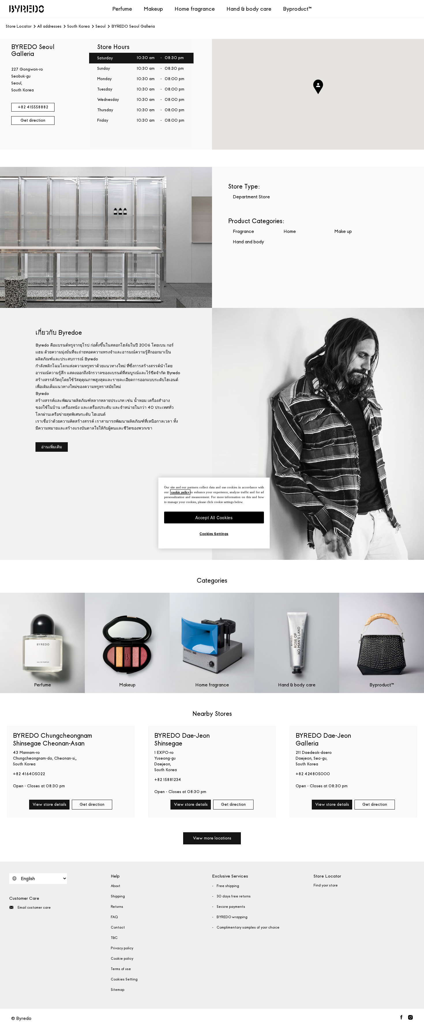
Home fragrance (195, 8)
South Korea (78, 27)
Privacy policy (122, 948)
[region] (214, 513)
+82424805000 (313, 773)
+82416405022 (29, 773)
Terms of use (121, 969)
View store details (49, 804)
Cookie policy (122, 959)
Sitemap (117, 990)
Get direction (32, 120)
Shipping (118, 896)
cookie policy (180, 492)
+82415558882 (33, 107)
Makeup (153, 8)
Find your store (326, 885)
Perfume (122, 8)
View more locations (212, 838)
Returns (117, 907)
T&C (114, 938)
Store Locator (18, 27)
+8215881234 (167, 779)
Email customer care (34, 907)
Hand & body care (248, 8)
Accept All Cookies (214, 517)
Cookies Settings (214, 533)
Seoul (100, 27)
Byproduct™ (297, 8)
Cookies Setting (124, 979)
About (115, 886)
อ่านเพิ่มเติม (51, 447)
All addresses (49, 27)
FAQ (114, 917)
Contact (118, 927)
